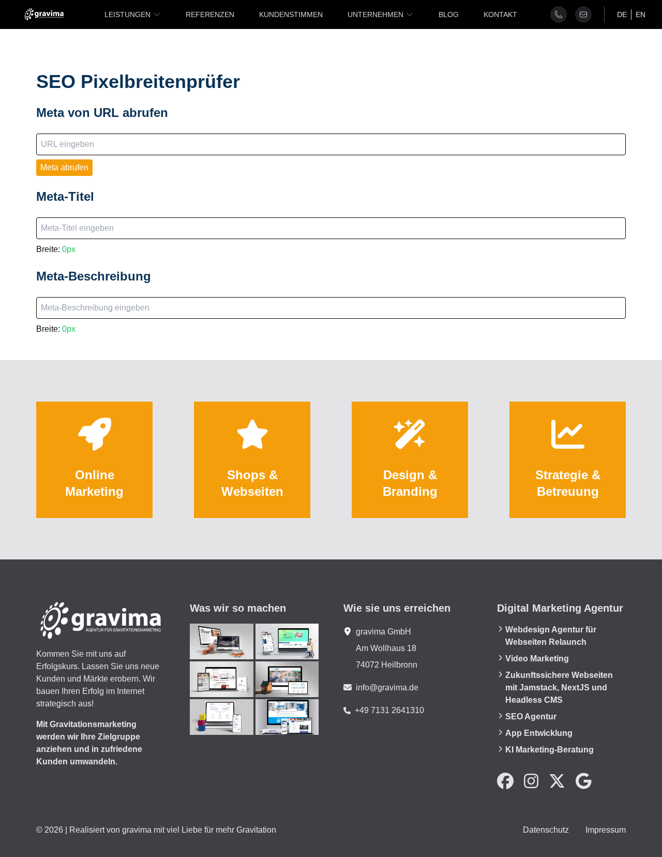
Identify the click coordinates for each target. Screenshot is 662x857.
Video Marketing (537, 658)
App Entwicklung (539, 733)
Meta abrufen (64, 167)
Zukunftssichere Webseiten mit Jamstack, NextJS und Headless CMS (559, 687)
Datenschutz (546, 829)
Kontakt (500, 14)
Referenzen (210, 14)
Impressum (605, 829)
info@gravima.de (387, 687)
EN (640, 14)
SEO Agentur (530, 716)
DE (622, 14)
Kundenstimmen (291, 14)
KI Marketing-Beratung (549, 749)
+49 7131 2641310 (389, 710)
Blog (449, 14)
